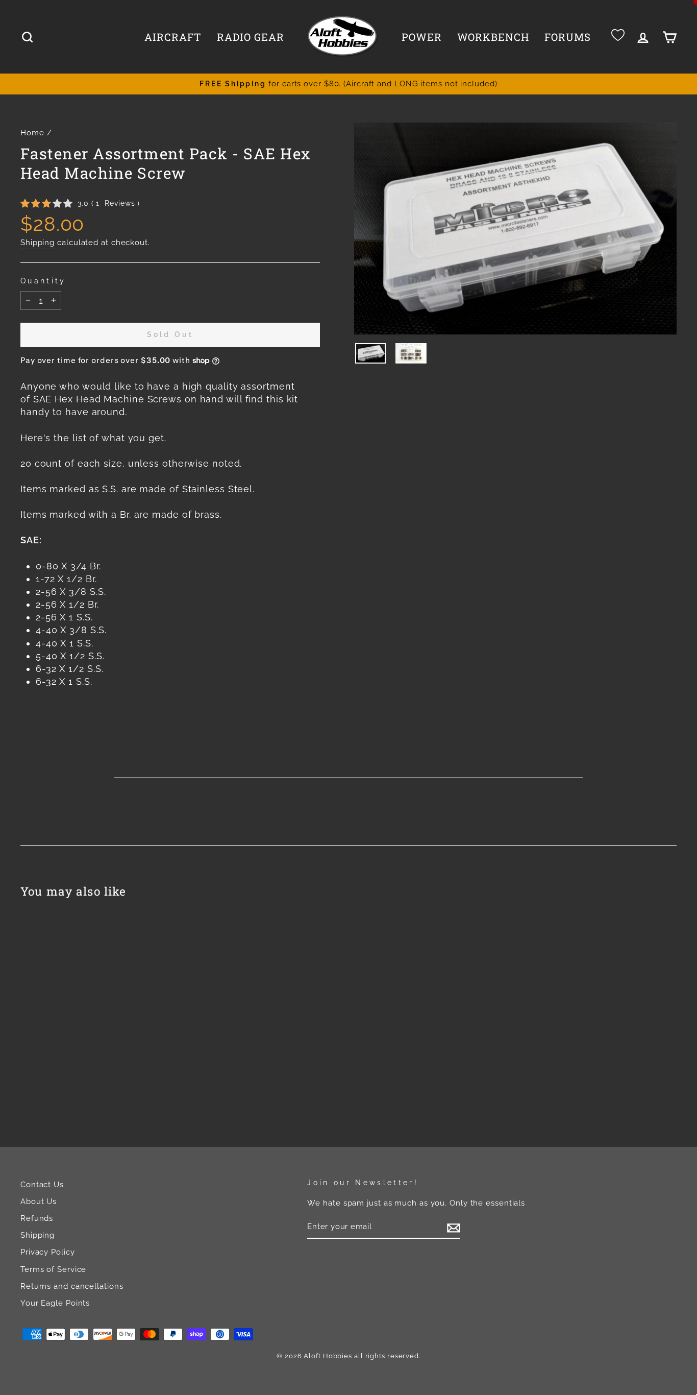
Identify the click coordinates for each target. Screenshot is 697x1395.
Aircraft (173, 36)
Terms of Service (53, 1269)
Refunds (36, 1218)
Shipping (37, 242)
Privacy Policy (47, 1252)
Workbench (493, 36)
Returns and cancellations (71, 1286)
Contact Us (42, 1184)
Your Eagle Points (55, 1303)
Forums (567, 36)
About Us (38, 1201)
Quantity (43, 280)
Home (32, 132)
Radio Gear (250, 36)
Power (422, 36)
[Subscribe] (453, 1227)
